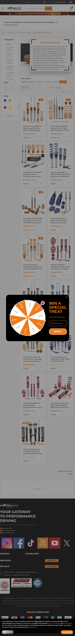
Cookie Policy (32, 627)
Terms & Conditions (54, 623)
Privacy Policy (67, 623)
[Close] (66, 297)
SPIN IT (58, 331)
